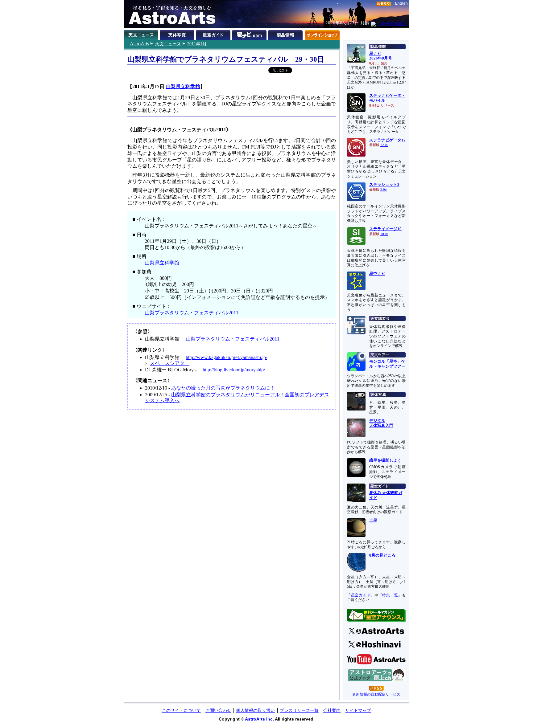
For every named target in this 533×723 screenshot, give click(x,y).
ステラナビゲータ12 (387, 140)
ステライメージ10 (385, 229)
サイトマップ (358, 710)
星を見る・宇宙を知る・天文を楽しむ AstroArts (170, 14)
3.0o (383, 189)
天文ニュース (168, 43)
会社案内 (332, 710)
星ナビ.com (250, 34)
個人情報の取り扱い (255, 710)
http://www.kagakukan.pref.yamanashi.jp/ (226, 357)
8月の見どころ (382, 555)
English (401, 3)
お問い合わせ (218, 710)
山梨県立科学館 (183, 86)
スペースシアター (169, 363)
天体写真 (178, 34)
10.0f (384, 234)
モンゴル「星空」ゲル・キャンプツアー (387, 364)
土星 (373, 520)
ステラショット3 (384, 184)
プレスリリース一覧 (299, 710)
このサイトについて (181, 710)
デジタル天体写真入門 (381, 423)
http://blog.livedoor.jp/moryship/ (234, 369)
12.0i (384, 145)
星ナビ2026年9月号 (380, 56)
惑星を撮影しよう (385, 460)
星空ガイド (214, 34)
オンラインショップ (322, 34)
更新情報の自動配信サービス (376, 694)
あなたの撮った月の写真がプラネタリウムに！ (223, 387)
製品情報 (286, 34)
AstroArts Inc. (259, 719)
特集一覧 (390, 595)
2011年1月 (197, 43)
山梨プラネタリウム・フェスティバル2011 (191, 312)
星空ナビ (377, 274)
